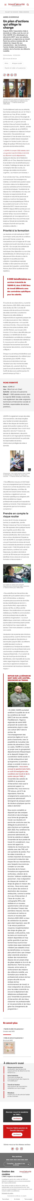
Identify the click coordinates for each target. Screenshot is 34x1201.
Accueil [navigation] (7, 12)
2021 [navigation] (26, 1160)
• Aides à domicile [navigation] (23, 12)
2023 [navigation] (19, 1160)
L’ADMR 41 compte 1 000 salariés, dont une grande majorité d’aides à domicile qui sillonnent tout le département (16, 153)
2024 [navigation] (15, 1160)
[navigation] (16, 4)
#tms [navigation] (6, 63)
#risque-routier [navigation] (17, 63)
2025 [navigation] (11, 1160)
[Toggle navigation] (5, 4)
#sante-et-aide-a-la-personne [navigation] (15, 68)
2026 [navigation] (8, 1160)
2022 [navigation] (22, 1160)
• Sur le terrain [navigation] (14, 12)
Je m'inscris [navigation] (17, 1118)
